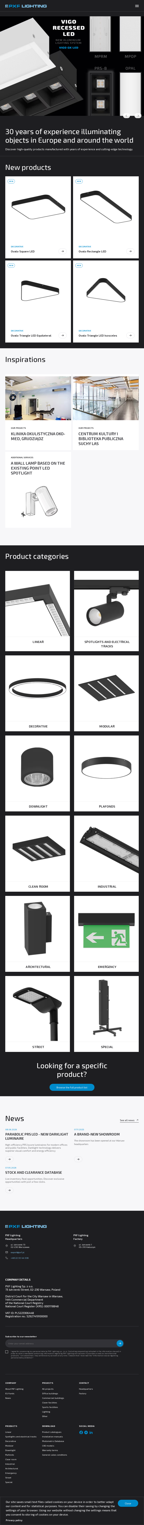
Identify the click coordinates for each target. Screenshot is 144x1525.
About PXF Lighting (14, 1389)
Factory (82, 1393)
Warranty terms (50, 1450)
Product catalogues (51, 1432)
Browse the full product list (72, 1087)
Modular (9, 1445)
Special (8, 1482)
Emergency (11, 1473)
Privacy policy (14, 1520)
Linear (8, 1432)
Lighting (46, 1411)
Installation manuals (52, 1436)
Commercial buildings (53, 1398)
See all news (127, 1120)
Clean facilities (49, 1402)
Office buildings (50, 1393)
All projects (48, 1389)
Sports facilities (50, 1407)
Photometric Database (53, 1441)
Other (45, 1416)
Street (8, 1477)
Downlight (10, 1450)
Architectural (11, 1468)
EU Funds (9, 1393)
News (8, 1398)
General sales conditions (54, 1454)
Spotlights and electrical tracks (21, 1436)
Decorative (10, 1441)
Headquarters (86, 1389)
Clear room (11, 1459)
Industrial (10, 1464)
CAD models (48, 1445)
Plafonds (9, 1454)
